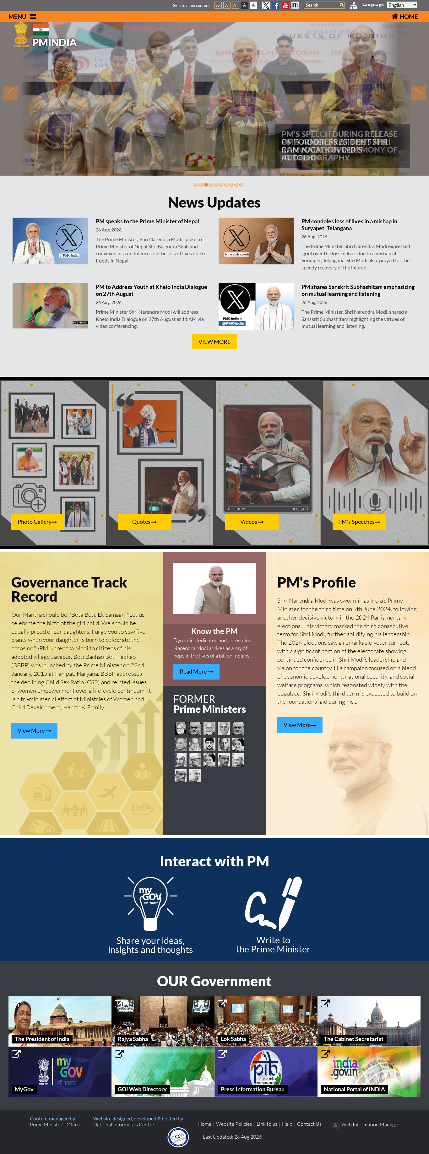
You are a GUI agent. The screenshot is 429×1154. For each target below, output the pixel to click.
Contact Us (309, 1123)
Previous (10, 93)
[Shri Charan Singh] (180, 760)
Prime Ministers (209, 704)
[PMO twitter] (266, 5)
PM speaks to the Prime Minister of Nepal (147, 221)
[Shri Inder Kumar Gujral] (209, 728)
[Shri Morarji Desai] (195, 760)
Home (204, 1123)
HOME (408, 16)
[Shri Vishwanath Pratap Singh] (209, 744)
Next (418, 93)
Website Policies (234, 1123)
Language (373, 4)
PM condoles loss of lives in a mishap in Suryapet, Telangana (349, 224)
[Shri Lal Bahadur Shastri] (238, 760)
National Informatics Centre (123, 1124)
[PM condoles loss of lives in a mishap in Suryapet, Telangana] (256, 240)
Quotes (141, 521)
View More (214, 341)
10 (241, 185)
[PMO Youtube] (285, 5)
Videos (249, 521)
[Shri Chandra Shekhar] (195, 744)
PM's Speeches (356, 521)
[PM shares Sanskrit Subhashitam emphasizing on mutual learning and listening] (256, 306)
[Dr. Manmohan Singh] (180, 728)
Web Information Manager (370, 1124)
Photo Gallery (35, 521)
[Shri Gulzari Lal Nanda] (224, 760)
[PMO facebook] (276, 5)
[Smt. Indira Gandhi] (238, 744)
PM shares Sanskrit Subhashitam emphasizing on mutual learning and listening (358, 290)
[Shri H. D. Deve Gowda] (224, 728)
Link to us (267, 1123)
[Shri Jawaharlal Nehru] (195, 775)
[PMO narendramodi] (295, 5)
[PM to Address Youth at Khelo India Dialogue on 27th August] (50, 305)
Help (287, 1123)
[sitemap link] (353, 6)
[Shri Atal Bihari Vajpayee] (195, 728)
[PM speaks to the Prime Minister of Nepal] (50, 240)
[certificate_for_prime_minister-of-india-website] (178, 1137)
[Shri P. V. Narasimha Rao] (180, 744)
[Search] (342, 5)
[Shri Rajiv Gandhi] (224, 744)
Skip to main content (191, 5)
